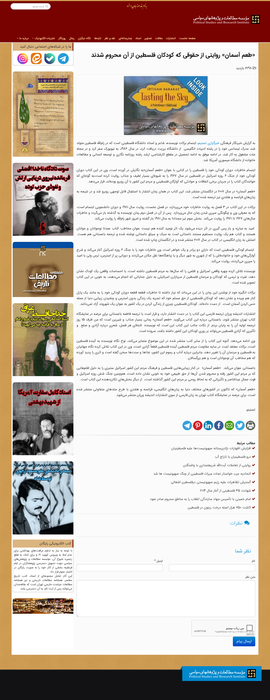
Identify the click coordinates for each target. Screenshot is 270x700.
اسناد (138, 38)
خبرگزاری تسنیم (208, 143)
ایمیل (158, 561)
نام (253, 561)
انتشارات (171, 38)
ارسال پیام (244, 641)
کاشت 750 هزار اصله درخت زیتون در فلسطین (220, 507)
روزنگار (62, 38)
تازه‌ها (97, 38)
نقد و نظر (110, 38)
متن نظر (250, 577)
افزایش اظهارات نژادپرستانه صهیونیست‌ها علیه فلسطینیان (211, 448)
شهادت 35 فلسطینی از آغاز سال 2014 (226, 490)
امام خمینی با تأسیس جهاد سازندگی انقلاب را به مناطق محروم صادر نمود (201, 499)
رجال (71, 38)
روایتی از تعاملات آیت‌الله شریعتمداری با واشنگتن (217, 465)
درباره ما (23, 38)
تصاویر (148, 38)
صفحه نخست (187, 38)
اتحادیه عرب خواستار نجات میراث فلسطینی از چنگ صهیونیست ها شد (202, 473)
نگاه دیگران (84, 38)
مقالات (159, 38)
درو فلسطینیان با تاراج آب (233, 456)
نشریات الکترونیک (44, 38)
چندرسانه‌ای (125, 38)
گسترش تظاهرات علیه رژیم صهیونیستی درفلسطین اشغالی (211, 482)
